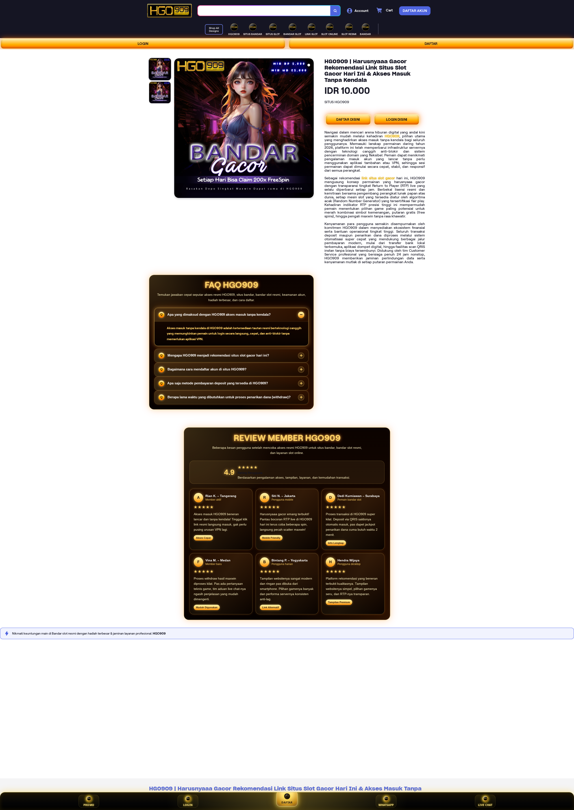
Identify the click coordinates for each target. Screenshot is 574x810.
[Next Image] (310, 129)
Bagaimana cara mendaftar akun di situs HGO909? (206, 369)
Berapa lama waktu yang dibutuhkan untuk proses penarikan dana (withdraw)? (229, 397)
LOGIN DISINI (396, 119)
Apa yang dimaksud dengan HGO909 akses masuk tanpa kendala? (219, 314)
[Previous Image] (177, 129)
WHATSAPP (386, 805)
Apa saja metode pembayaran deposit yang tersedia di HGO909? (217, 383)
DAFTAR (431, 44)
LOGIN (143, 44)
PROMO (88, 805)
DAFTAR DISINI (348, 119)
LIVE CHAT (485, 805)
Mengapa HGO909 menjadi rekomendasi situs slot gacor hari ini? (218, 355)
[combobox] (264, 11)
